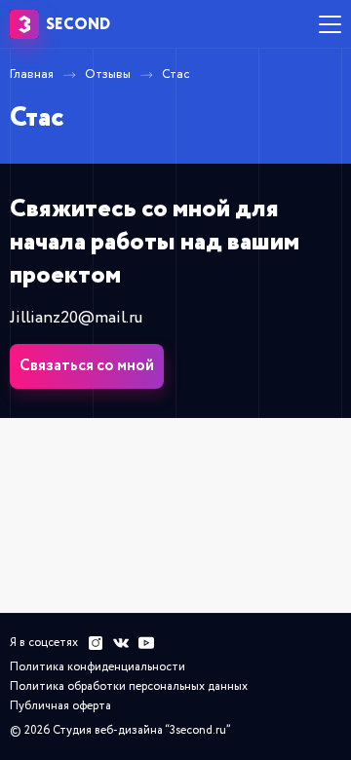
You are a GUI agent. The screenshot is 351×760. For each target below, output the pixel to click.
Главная (32, 75)
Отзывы (108, 75)
